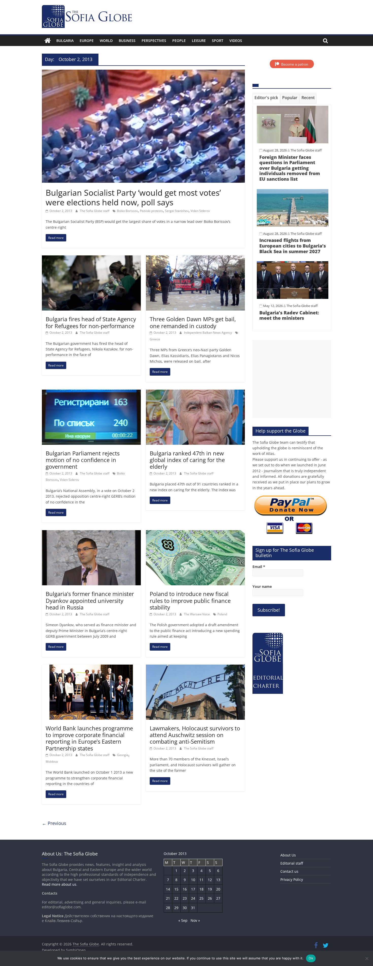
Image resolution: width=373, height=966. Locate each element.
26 (210, 898)
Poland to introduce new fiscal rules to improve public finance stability (190, 600)
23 (185, 898)
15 (176, 889)
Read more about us (59, 884)
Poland (222, 614)
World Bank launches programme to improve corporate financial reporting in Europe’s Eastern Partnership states (89, 738)
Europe (87, 40)
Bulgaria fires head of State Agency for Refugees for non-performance (91, 322)
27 (218, 898)
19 (210, 889)
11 (201, 879)
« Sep (183, 920)
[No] (366, 958)
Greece (155, 339)
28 (168, 907)
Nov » (195, 920)
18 (201, 889)
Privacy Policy (291, 879)
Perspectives (154, 40)
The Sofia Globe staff (95, 211)
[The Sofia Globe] (47, 40)
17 (193, 889)
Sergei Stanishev (177, 211)
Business (127, 40)
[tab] (266, 98)
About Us (288, 855)
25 (201, 898)
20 (218, 889)
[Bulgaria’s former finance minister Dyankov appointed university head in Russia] (91, 533)
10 (193, 879)
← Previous (54, 823)
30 (185, 907)
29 (176, 907)
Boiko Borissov (127, 211)
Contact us (289, 871)
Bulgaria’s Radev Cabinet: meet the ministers (289, 315)
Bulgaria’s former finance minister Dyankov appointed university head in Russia (90, 600)
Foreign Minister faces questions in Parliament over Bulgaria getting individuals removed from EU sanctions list (289, 168)
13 (218, 879)
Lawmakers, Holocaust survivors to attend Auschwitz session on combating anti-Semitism (195, 734)
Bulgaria (65, 40)
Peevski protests (151, 211)
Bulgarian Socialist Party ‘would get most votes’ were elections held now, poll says (133, 197)
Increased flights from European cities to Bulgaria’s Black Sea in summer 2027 (292, 245)
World (106, 40)
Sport (217, 40)
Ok (311, 958)
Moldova (52, 761)
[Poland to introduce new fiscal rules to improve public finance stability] (195, 533)
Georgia (122, 755)
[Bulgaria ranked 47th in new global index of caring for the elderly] (195, 392)
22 (176, 898)
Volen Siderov (200, 211)
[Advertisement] (291, 379)
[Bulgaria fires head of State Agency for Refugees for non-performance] (91, 258)
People (179, 40)
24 (193, 898)
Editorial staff (291, 863)
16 (185, 889)
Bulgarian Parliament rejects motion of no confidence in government (83, 459)
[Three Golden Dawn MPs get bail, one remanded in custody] (195, 258)
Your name (262, 586)
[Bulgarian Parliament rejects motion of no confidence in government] (91, 392)
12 (210, 879)
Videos (235, 40)
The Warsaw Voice (197, 614)
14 (168, 889)
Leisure (199, 40)
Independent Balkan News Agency (208, 332)
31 (193, 907)
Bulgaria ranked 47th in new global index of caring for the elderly (187, 459)
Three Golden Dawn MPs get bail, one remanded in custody (193, 322)
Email (258, 566)
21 (168, 898)
